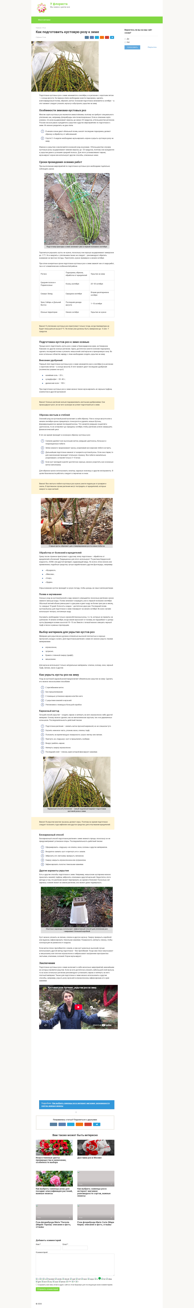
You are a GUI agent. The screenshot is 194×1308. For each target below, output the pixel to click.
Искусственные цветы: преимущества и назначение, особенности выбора (51, 1160)
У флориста (58, 4)
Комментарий (41, 1252)
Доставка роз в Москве (89, 1157)
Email (65, 1244)
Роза (44, 37)
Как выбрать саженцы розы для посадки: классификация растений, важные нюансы (54, 1191)
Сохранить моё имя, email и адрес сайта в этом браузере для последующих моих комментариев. (75, 1285)
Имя (38, 1244)
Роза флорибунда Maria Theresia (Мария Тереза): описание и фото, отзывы (53, 1224)
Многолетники (44, 20)
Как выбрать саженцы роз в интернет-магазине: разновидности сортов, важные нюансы (94, 1192)
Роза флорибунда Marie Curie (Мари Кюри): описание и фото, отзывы (95, 1223)
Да (127, 39)
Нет (128, 42)
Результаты (152, 47)
